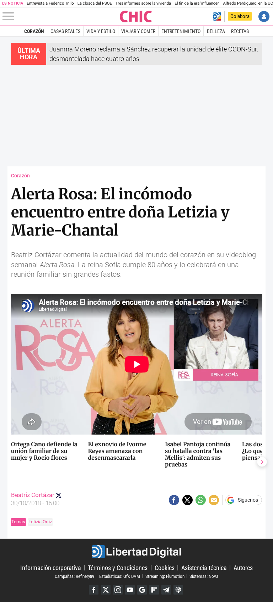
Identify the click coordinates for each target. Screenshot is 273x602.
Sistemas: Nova (203, 576)
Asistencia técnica (204, 567)
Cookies (165, 567)
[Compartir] (174, 500)
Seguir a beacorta (58, 495)
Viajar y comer (138, 31)
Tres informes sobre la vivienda (143, 3)
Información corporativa (50, 567)
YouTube (130, 590)
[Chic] (136, 16)
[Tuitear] (187, 500)
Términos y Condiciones (118, 567)
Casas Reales (65, 31)
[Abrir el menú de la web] (60, 16)
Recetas (240, 31)
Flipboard (154, 590)
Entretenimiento (180, 31)
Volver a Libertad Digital (217, 16)
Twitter (106, 590)
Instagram (118, 590)
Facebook (93, 590)
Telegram (166, 590)
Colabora (240, 16)
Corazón (34, 31)
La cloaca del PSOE (94, 3)
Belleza (216, 31)
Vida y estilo (100, 31)
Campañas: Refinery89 (74, 576)
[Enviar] (201, 500)
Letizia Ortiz (40, 521)
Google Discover (142, 590)
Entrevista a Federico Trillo (50, 3)
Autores (243, 567)
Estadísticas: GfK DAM (119, 576)
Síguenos (248, 500)
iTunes (178, 590)
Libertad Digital (136, 551)
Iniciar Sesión (263, 16)
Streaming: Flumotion (164, 576)
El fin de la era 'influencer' (197, 3)
